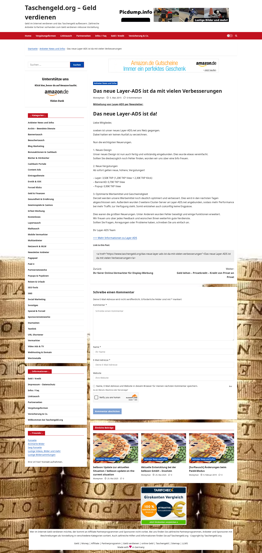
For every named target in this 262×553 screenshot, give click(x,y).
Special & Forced (36, 311)
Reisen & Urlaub (36, 281)
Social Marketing (36, 299)
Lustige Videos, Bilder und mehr (44, 451)
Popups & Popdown (38, 275)
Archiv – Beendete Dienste (41, 128)
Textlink (32, 328)
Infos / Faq (100, 35)
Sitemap (175, 543)
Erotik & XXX (34, 181)
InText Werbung (36, 210)
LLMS (185, 543)
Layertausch (34, 222)
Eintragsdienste (36, 175)
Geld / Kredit (117, 35)
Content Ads (34, 169)
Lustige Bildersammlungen (41, 454)
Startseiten (33, 322)
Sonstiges (33, 305)
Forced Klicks (35, 187)
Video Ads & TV (36, 346)
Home (28, 35)
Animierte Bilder (36, 443)
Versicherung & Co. (139, 35)
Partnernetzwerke (37, 269)
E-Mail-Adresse (101, 360)
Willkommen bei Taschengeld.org (45, 419)
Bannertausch (35, 134)
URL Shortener (35, 334)
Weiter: (205, 273)
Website (97, 373)
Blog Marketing (36, 146)
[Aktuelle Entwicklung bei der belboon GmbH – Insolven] (163, 448)
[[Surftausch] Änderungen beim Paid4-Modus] (211, 448)
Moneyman (98, 97)
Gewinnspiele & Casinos (40, 205)
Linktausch (66, 35)
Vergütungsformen (46, 35)
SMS (30, 293)
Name (97, 346)
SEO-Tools (33, 287)
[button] (236, 36)
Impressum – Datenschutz (41, 384)
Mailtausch (33, 228)
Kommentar (100, 304)
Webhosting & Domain (40, 352)
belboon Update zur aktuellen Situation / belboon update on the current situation (113, 471)
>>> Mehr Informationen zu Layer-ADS (115, 238)
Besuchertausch (36, 140)
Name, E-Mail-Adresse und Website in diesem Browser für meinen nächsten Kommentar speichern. (147, 386)
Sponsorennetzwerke (39, 316)
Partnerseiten (83, 35)
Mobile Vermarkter (38, 234)
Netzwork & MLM (37, 246)
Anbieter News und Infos (52, 48)
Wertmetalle (34, 358)
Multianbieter (35, 240)
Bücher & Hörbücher (38, 158)
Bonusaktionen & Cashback (42, 152)
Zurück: (123, 271)
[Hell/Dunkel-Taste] (230, 35)
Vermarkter (34, 340)
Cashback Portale (37, 163)
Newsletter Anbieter (38, 252)
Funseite (32, 440)
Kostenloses (34, 216)
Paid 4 (31, 263)
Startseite (33, 48)
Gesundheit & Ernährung (41, 199)
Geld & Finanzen (36, 193)
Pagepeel (32, 258)
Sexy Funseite (35, 447)
